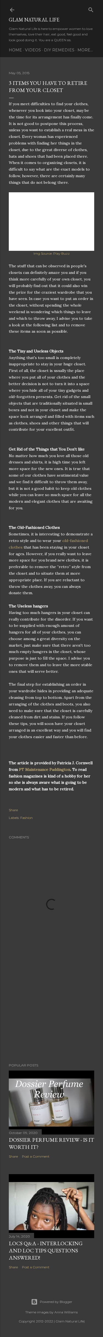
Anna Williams (66, 1312)
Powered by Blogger (56, 1302)
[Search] (91, 8)
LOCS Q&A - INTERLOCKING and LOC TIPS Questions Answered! (46, 1250)
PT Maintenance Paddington (44, 769)
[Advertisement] (51, 1015)
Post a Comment (35, 1156)
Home (15, 50)
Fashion (26, 818)
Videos (33, 50)
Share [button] (13, 810)
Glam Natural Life (34, 19)
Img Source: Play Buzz (52, 253)
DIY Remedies (59, 50)
